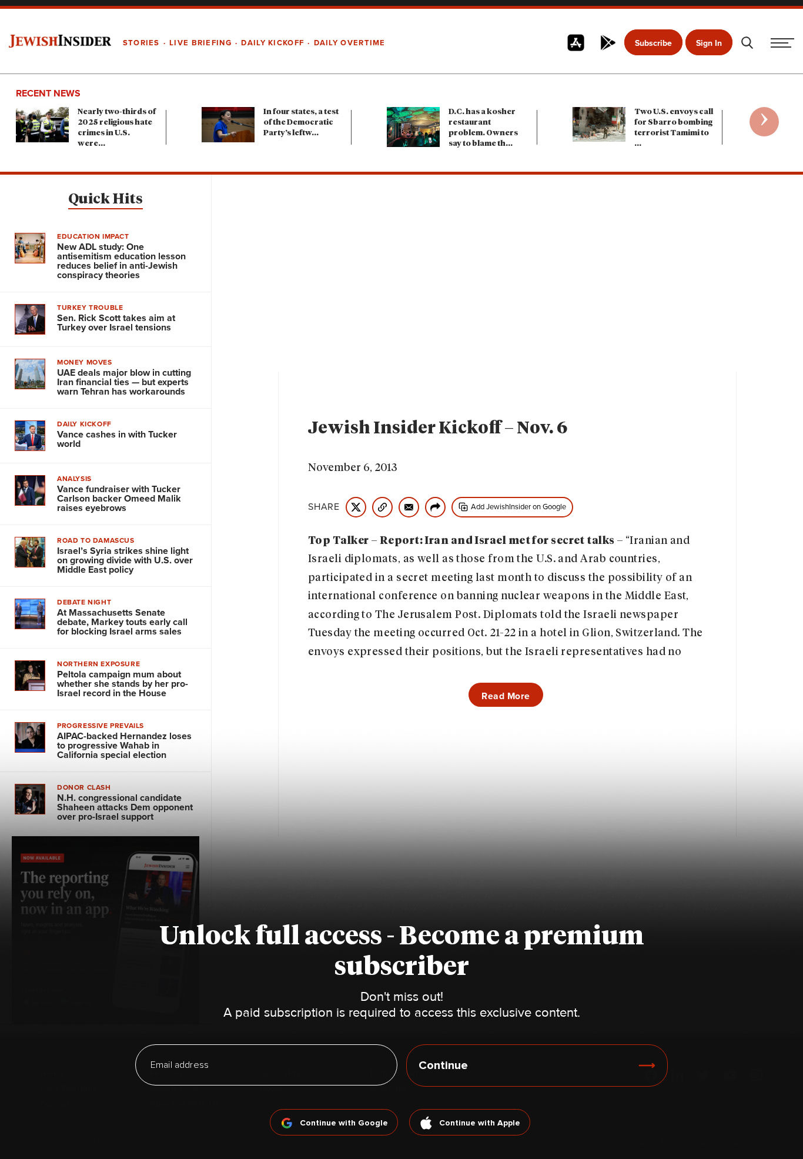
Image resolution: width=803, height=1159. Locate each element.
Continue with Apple (479, 1123)
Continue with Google (344, 1123)
